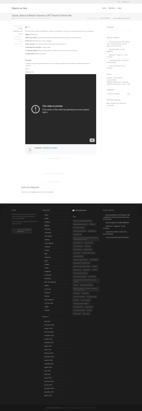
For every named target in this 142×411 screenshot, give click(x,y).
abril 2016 (47, 374)
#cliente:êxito (77, 249)
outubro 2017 (48, 339)
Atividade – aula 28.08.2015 (115, 78)
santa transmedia (79, 310)
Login (118, 2)
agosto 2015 (48, 395)
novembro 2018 (49, 325)
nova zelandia (85, 300)
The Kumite (77, 314)
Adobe (46, 218)
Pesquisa (47, 292)
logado (34, 192)
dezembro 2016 (49, 357)
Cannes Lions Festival (80, 273)
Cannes (94, 270)
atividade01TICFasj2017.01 (81, 263)
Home (104, 8)
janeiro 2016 (48, 385)
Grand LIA (76, 293)
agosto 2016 (48, 367)
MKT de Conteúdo (50, 282)
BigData (46, 225)
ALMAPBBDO (94, 260)
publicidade (89, 307)
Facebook (47, 257)
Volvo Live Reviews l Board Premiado (117, 237)
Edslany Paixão (50, 147)
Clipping (46, 240)
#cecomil (87, 246)
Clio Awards (48, 236)
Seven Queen (91, 408)
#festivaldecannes (88, 253)
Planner (46, 296)
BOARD (95, 266)
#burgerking (77, 234)
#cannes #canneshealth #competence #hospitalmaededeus (85, 238)
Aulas (119, 8)
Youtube (47, 310)
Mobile (46, 285)
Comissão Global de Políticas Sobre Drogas (84, 280)
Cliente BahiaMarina (79, 276)
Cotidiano (47, 247)
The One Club (48, 303)
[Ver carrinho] (124, 8)
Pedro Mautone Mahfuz (81, 303)
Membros (112, 8)
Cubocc (75, 285)
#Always (92, 224)
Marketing (47, 278)
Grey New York (91, 297)
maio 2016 (47, 371)
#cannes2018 (88, 243)
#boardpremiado (78, 227)
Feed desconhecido (81, 210)
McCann (76, 300)
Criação (46, 250)
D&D (45, 254)
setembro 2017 (49, 342)
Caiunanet (47, 232)
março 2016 (47, 378)
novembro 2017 (49, 335)
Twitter (46, 307)
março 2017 (47, 349)
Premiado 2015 (78, 307)
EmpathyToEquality (86, 285)
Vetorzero (86, 314)
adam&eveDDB (78, 256)
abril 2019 (47, 321)
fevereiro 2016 (48, 381)
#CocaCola (76, 253)
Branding (47, 229)
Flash (46, 261)
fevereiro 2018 (48, 332)
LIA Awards (47, 275)
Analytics (47, 222)
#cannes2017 (77, 243)
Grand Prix (85, 293)
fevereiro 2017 (48, 353)
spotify (89, 310)
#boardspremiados (79, 231)
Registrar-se (125, 2)
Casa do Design (111, 80)
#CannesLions (78, 246)
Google (46, 264)
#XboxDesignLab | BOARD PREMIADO (117, 223)
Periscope (47, 289)
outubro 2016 (48, 360)
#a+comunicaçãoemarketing (82, 221)
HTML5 (46, 268)
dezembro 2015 (49, 388)
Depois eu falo (19, 8)
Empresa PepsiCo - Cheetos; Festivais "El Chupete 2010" (85, 289)
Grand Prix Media (79, 297)
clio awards (92, 276)
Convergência (18, 37)
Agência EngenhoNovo (80, 260)
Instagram (47, 271)
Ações (46, 215)
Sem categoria (18, 39)
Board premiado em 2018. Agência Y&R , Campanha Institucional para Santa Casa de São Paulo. (118, 44)
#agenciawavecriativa (80, 224)
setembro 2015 (49, 392)
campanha (86, 270)
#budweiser (92, 231)
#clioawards (88, 249)
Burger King (77, 270)
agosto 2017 (48, 346)
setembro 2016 (49, 364)
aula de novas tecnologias (81, 266)
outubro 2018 (48, 328)
